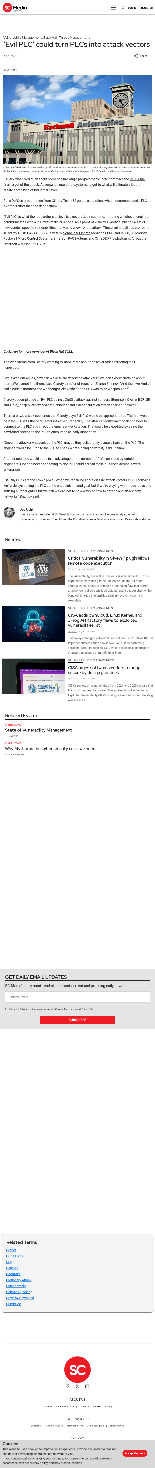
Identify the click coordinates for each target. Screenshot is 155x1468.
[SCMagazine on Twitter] (77, 1386)
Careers (97, 1406)
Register (147, 7)
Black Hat (50, 37)
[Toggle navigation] (113, 7)
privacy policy (39, 1463)
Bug (9, 1262)
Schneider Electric (77, 233)
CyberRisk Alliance (65, 1406)
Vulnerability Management (22, 37)
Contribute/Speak (54, 1425)
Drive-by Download (20, 1298)
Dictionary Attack (19, 1280)
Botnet (11, 1250)
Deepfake (13, 1274)
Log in (132, 7)
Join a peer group (95, 1425)
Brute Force (15, 1256)
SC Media (47, 1406)
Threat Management (74, 37)
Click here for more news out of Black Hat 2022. (38, 351)
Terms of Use (70, 1009)
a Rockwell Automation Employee (74, 171)
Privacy (108, 1406)
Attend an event (75, 1425)
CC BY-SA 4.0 (98, 171)
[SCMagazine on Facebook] (68, 1386)
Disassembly (16, 1286)
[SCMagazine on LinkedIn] (87, 1386)
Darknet (12, 1268)
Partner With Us (116, 1425)
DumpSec (13, 1304)
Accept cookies (135, 1453)
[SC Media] (15, 7)
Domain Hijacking (19, 1292)
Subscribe (77, 1020)
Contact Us (84, 1406)
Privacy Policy (87, 1009)
